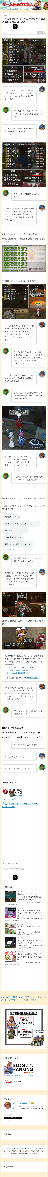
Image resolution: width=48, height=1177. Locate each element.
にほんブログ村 (8, 806)
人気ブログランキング (10, 799)
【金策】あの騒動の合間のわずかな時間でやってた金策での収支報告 (30, 957)
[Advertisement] (24, 837)
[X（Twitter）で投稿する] (15, 26)
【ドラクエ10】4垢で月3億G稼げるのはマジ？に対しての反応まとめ (30, 913)
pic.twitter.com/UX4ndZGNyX (16, 673)
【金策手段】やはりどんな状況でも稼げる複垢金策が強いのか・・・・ (23, 20)
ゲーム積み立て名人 (24, 1)
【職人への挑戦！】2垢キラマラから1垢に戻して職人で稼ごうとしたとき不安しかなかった (29, 897)
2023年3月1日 (33, 677)
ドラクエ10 (40, 33)
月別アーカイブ (10, 1166)
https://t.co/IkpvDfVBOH (19, 670)
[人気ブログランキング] (12, 796)
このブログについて (11, 1121)
